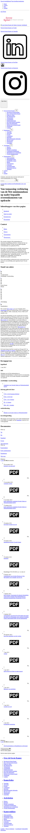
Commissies (7, 787)
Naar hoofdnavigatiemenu (17, 1)
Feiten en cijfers (7, 764)
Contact (5, 5)
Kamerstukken (9, 812)
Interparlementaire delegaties (11, 790)
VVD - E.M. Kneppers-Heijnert (11, 394)
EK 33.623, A (10, 309)
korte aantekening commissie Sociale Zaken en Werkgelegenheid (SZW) (15, 502)
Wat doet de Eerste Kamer (10, 761)
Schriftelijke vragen (8, 817)
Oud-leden (6, 794)
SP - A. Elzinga (7, 402)
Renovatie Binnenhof (9, 772)
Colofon (6, 776)
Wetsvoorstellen (7, 815)
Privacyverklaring (10, 828)
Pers (5, 6)
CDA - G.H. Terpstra (9, 399)
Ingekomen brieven (8, 824)
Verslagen (6, 826)
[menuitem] (9, 110)
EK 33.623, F (4, 320)
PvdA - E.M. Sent (8, 396)
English (5, 8)
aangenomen (4, 310)
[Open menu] (16, 110)
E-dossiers (6, 822)
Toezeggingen (7, 820)
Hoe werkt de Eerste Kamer (10, 762)
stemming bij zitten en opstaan (8, 350)
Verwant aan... (7, 237)
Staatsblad (18, 420)
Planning (6, 802)
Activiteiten (8, 798)
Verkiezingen (7, 767)
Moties (5, 229)
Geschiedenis (7, 768)
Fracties (5, 786)
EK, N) (3, 354)
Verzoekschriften (8, 823)
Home (5, 4)
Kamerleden (9, 780)
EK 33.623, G (21, 327)
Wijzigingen (7, 793)
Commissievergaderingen (10, 805)
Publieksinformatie (8, 769)
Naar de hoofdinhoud (6, 1)
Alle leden (6, 784)
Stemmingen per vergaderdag (11, 807)
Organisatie (6, 775)
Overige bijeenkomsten (9, 808)
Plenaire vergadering (9, 804)
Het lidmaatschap (8, 765)
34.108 (11, 343)
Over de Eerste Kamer (13, 758)
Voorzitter (6, 783)
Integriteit (6, 789)
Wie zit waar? (7, 791)
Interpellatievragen (8, 816)
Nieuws (5, 801)
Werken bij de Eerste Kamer (10, 774)
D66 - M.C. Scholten (9, 405)
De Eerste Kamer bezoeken (10, 771)
